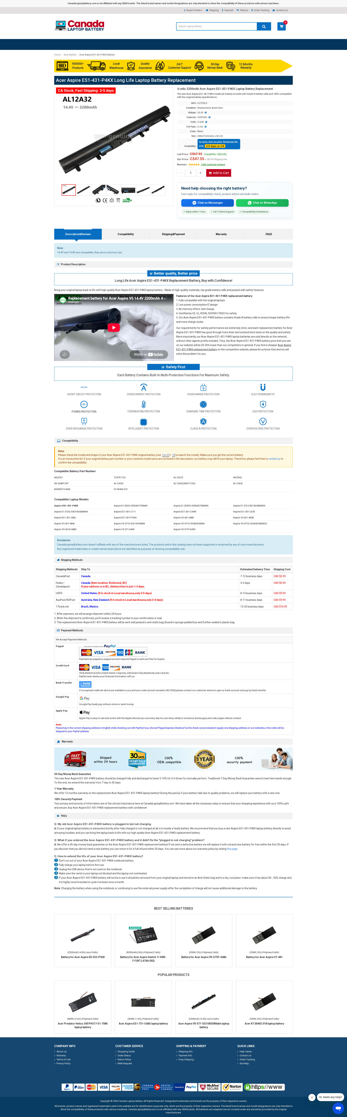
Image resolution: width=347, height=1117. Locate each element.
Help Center (246, 1051)
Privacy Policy (63, 1063)
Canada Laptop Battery (130, 1101)
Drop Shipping (186, 1059)
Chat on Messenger (210, 202)
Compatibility (126, 234)
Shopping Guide (126, 1051)
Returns (244, 10)
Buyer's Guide (194, 10)
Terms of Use (63, 1059)
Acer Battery (70, 54)
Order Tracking (261, 10)
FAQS (269, 234)
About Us (62, 1051)
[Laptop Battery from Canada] (79, 30)
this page (232, 848)
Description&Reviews (78, 234)
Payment (228, 10)
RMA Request (125, 1063)
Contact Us (282, 10)
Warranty (221, 234)
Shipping (214, 10)
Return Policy (124, 1059)
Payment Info (185, 1055)
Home (57, 54)
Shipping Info (186, 1051)
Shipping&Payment (173, 234)
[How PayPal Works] (186, 1087)
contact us (274, 458)
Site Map (244, 1063)
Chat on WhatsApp (265, 202)
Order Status (124, 1055)
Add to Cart (221, 173)
